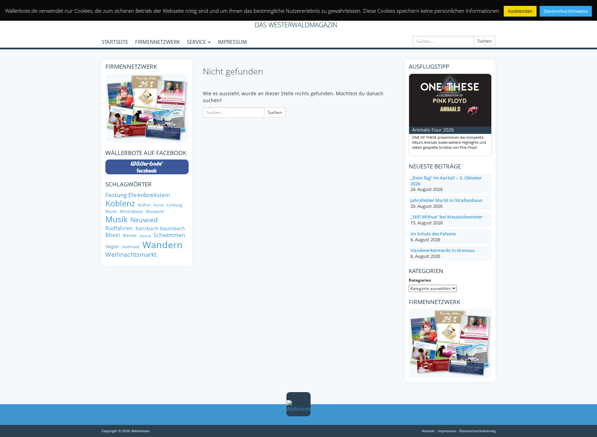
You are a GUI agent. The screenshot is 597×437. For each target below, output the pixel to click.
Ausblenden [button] (520, 11)
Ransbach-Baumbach (160, 228)
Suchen (484, 41)
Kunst (158, 205)
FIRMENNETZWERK (157, 41)
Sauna (145, 236)
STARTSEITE (115, 41)
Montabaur (131, 211)
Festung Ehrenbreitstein (137, 194)
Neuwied (144, 220)
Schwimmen (169, 235)
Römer (130, 236)
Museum (155, 211)
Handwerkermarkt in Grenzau (442, 250)
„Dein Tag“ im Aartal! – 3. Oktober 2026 (446, 181)
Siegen (112, 247)
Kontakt (428, 430)
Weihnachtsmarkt (131, 255)
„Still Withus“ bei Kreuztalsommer (446, 217)
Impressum (447, 430)
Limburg (174, 204)
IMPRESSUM (232, 41)
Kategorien (420, 280)
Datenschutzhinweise (566, 11)
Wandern (162, 245)
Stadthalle (131, 247)
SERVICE (197, 41)
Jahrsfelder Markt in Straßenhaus (446, 200)
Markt (111, 211)
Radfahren (119, 228)
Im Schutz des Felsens (433, 234)
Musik (116, 219)
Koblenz (120, 203)
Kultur (144, 205)
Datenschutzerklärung (477, 430)
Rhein (112, 235)
